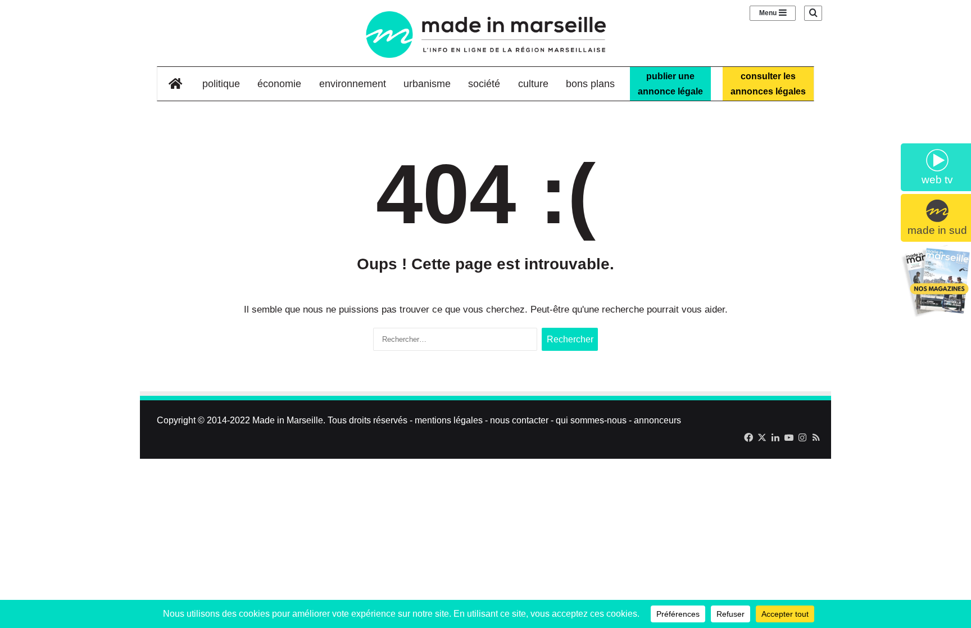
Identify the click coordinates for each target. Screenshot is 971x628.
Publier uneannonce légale (670, 83)
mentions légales (449, 420)
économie (279, 83)
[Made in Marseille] (485, 34)
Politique (221, 83)
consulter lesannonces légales (768, 83)
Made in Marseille (287, 420)
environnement (352, 83)
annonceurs (657, 420)
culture (533, 83)
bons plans (590, 83)
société (484, 83)
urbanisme (427, 83)
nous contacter (519, 420)
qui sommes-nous (591, 420)
